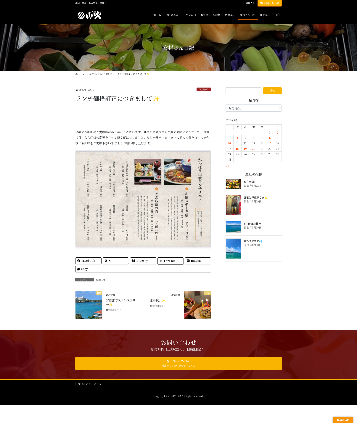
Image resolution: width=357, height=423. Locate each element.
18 (237, 148)
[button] (178, 363)
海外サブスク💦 (253, 241)
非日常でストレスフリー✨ (121, 302)
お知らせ (250, 2)
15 (269, 143)
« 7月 (228, 166)
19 (245, 148)
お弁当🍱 (249, 181)
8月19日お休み (252, 223)
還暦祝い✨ (157, 300)
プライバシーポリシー (91, 384)
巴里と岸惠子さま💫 (256, 197)
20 (253, 148)
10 (229, 143)
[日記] (88, 304)
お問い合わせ (271, 3)
